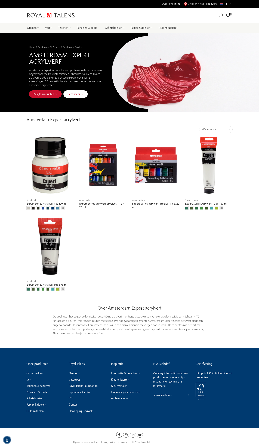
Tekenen (63, 27)
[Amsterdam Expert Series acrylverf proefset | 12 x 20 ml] (103, 165)
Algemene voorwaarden (85, 442)
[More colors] (62, 208)
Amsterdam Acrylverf (73, 46)
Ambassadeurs (119, 398)
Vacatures (74, 379)
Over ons (74, 373)
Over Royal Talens (171, 3)
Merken (32, 27)
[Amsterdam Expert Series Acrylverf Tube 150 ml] (209, 165)
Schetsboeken (113, 27)
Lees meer (74, 94)
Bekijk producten (43, 94)
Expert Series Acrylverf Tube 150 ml (206, 203)
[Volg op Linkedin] (133, 435)
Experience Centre (80, 392)
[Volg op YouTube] (140, 435)
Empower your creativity (125, 392)
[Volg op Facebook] (119, 435)
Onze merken (34, 373)
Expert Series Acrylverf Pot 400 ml (46, 203)
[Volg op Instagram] (126, 435)
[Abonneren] (186, 395)
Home (32, 46)
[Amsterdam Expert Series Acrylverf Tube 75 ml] (50, 246)
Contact (73, 404)
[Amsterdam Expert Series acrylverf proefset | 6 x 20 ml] (156, 165)
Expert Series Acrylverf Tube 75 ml (46, 284)
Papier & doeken (140, 27)
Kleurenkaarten (120, 379)
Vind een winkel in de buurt (202, 3)
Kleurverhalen (119, 385)
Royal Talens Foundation (83, 385)
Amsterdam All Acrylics (49, 46)
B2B (71, 398)
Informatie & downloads (125, 373)
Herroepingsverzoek (81, 411)
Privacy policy (108, 442)
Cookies (122, 442)
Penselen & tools (87, 27)
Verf (47, 27)
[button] (225, 4)
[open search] (221, 15)
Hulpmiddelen (167, 27)
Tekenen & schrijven (38, 385)
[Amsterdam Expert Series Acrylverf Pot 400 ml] (50, 165)
